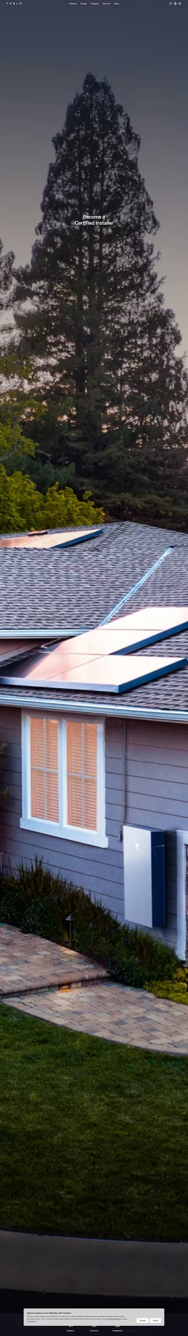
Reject (155, 1320)
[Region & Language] (175, 4)
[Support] (171, 4)
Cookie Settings (113, 1319)
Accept (143, 1320)
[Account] (180, 4)
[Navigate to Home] (14, 3)
